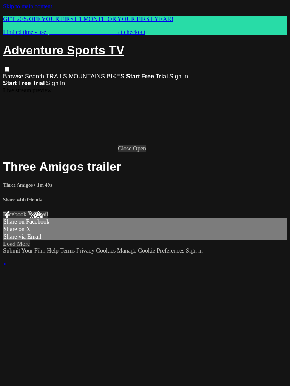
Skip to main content (27, 6)
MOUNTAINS (87, 76)
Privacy (86, 250)
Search (35, 76)
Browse (14, 76)
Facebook (15, 214)
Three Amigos (18, 185)
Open (139, 148)
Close (125, 148)
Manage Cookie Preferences (151, 250)
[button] (7, 69)
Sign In (55, 83)
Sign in (178, 76)
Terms (68, 250)
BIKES (115, 76)
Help (53, 250)
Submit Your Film (24, 250)
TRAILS (56, 76)
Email (41, 214)
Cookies (106, 250)
